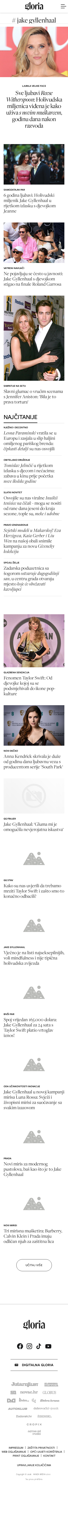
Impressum (16, 1448)
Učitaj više (34, 1265)
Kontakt (49, 1456)
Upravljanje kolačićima (34, 1465)
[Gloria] (34, 6)
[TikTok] (39, 1346)
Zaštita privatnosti (41, 1448)
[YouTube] (48, 1346)
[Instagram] (29, 1346)
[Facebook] (20, 1346)
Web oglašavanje (14, 1452)
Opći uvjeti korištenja (46, 1452)
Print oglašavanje (26, 1456)
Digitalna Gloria (37, 1364)
